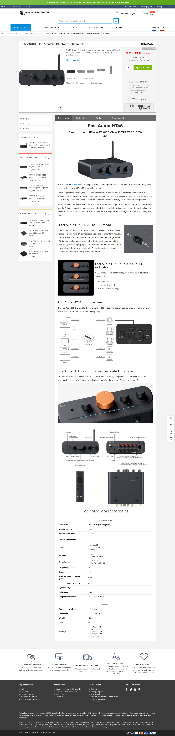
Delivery (159, 6)
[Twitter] (130, 689)
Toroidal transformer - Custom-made (103, 697)
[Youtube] (135, 689)
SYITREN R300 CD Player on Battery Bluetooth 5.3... (38, 232)
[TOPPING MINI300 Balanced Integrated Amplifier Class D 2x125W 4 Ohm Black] (23, 167)
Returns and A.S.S (96, 694)
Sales (74, 28)
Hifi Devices (13, 33)
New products (51, 28)
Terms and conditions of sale (65, 692)
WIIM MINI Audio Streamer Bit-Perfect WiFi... (39, 242)
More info (63, 118)
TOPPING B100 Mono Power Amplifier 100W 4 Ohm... (39, 197)
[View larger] (60, 108)
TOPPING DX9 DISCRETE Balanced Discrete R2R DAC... (39, 176)
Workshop (158, 28)
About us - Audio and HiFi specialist (67, 689)
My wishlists (24, 128)
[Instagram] (139, 689)
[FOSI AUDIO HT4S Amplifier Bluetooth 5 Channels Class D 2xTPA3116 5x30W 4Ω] (71, 70)
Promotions (28, 157)
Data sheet (82, 118)
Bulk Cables (24, 692)
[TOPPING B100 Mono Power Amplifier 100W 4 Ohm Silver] (23, 198)
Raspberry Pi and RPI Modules (30, 699)
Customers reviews (131, 6)
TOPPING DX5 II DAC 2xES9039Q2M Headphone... (39, 186)
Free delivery (94, 702)
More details (73, 60)
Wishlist (25, 119)
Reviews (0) (118, 118)
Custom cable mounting (98, 699)
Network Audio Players (28, 697)
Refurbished (96, 28)
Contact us (169, 6)
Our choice (28, 213)
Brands (119, 28)
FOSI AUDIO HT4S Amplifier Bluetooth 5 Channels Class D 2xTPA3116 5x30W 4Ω (39, 145)
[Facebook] (126, 689)
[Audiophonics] (34, 13)
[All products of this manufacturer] (147, 44)
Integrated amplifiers (42, 33)
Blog (137, 28)
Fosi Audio (77, 184)
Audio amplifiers (25, 33)
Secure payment (147, 6)
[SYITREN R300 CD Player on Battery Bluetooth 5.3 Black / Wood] (23, 233)
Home (4, 33)
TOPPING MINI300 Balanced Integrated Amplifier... (39, 165)
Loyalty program (96, 692)
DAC (21, 689)
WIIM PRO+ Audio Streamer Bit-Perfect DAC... (38, 252)
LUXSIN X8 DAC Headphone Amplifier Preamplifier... (39, 221)
